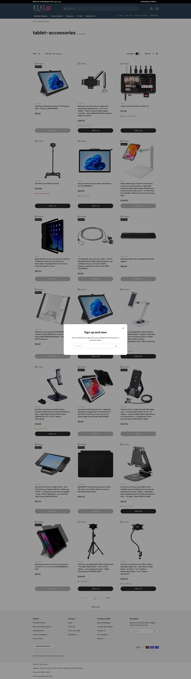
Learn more (57, 1)
